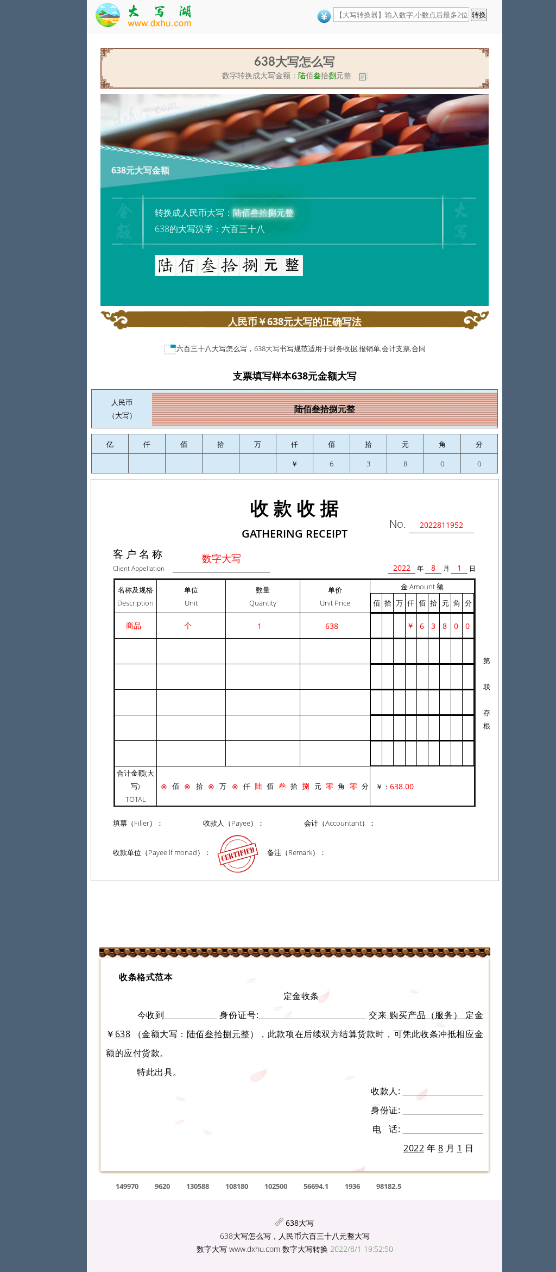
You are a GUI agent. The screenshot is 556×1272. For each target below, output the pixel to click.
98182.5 (388, 1186)
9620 (162, 1186)
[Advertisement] (81, 209)
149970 (127, 1186)
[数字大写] (148, 17)
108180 (236, 1186)
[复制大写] (363, 76)
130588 (197, 1186)
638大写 (267, 348)
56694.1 (316, 1186)
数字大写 (212, 1249)
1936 (352, 1186)
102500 (275, 1186)
